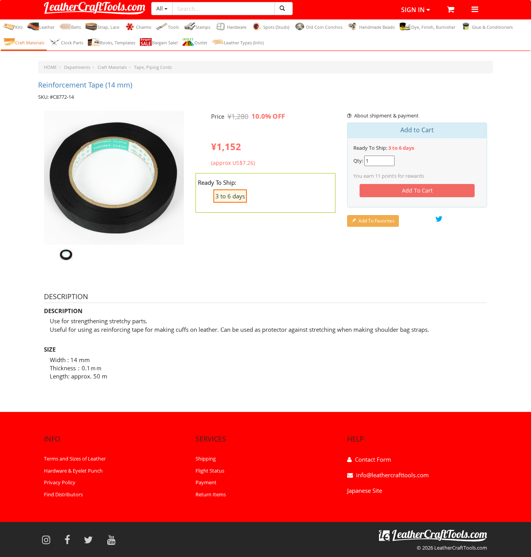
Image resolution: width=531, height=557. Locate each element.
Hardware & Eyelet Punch (73, 470)
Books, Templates (117, 43)
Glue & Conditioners (492, 27)
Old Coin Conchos (324, 27)
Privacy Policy (59, 482)
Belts (76, 27)
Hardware (236, 27)
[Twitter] (91, 539)
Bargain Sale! (165, 43)
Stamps (203, 27)
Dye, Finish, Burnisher (433, 27)
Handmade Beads (377, 27)
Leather (46, 27)
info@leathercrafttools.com (392, 475)
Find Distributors (63, 494)
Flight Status (210, 470)
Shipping (206, 458)
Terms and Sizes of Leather (75, 458)
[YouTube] (114, 539)
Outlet (200, 43)
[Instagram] (48, 539)
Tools (173, 27)
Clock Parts (72, 43)
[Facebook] (70, 539)
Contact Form (373, 459)
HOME (50, 67)
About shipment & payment (386, 115)
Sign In (413, 9)
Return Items (211, 494)
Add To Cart (417, 190)
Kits (19, 27)
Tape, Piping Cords (153, 67)
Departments (77, 67)
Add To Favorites (376, 220)
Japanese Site (364, 490)
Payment (206, 482)
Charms (143, 27)
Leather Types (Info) (244, 43)
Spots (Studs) (276, 27)
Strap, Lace (108, 27)
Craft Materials (29, 43)
